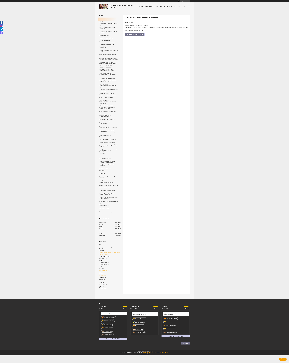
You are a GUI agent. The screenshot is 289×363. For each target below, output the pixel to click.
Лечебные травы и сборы (106, 38)
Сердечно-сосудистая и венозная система (108, 32)
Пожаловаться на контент (148, 352)
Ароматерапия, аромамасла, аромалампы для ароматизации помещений (108, 46)
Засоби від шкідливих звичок (107, 190)
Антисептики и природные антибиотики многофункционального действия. (109, 131)
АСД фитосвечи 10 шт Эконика (140, 314)
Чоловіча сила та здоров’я (106, 182)
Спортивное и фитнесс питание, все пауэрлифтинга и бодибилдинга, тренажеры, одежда (108, 151)
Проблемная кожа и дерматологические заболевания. (108, 22)
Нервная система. (104, 35)
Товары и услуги (149, 6)
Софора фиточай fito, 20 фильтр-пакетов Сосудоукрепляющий (173, 314)
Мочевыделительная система (108, 54)
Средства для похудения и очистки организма (109, 90)
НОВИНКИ (102, 170)
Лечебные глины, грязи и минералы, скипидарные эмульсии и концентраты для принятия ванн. (109, 58)
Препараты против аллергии (107, 119)
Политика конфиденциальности (161, 352)
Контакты (162, 6)
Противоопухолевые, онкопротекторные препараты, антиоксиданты (108, 75)
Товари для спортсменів (106, 156)
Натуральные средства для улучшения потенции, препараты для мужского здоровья (108, 64)
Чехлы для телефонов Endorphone (109, 201)
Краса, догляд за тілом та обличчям (109, 185)
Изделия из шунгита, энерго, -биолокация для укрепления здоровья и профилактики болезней (107, 163)
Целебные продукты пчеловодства (105, 136)
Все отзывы (185, 343)
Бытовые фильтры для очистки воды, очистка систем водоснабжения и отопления (108, 141)
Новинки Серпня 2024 (105, 168)
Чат (284, 359)
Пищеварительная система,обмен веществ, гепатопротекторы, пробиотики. (108, 27)
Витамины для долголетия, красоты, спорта (107, 204)
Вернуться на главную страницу (135, 34)
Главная (141, 6)
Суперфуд (103, 173)
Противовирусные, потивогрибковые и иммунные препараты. (108, 102)
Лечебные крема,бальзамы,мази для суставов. (108, 122)
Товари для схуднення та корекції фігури (108, 176)
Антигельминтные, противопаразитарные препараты (108, 41)
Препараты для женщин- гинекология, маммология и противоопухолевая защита (107, 69)
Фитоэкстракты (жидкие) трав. (108, 111)
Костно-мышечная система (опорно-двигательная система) (108, 94)
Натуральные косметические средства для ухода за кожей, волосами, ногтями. (107, 107)
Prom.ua (151, 351)
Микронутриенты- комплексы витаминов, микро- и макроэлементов (107, 115)
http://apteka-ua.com (104, 270)
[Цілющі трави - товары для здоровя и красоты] (103, 6)
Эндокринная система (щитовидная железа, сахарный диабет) (108, 86)
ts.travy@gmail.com (103, 275)
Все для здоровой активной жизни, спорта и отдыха (109, 198)
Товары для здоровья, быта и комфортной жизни (107, 193)
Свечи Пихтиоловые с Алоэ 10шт (140, 313)
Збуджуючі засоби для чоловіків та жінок (109, 51)
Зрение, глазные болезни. (106, 97)
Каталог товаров (104, 19)
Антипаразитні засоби (105, 158)
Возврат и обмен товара (106, 211)
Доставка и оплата (171, 6)
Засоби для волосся (105, 187)
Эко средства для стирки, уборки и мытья (109, 145)
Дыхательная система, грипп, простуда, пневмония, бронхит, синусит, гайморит (108, 80)
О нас (157, 6)
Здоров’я (102, 180)
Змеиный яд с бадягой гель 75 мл (109, 313)
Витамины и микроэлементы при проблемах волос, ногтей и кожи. (108, 126)
